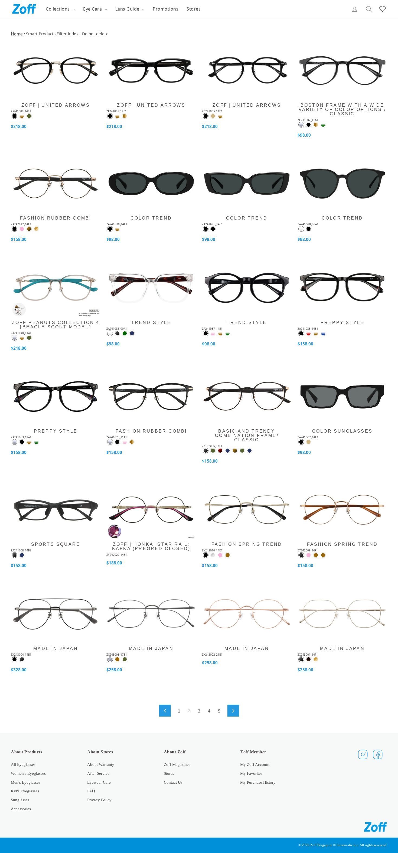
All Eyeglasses (23, 764)
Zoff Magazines (177, 764)
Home (17, 34)
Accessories (21, 808)
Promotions (165, 9)
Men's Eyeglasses (25, 782)
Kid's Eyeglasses (25, 791)
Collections (58, 9)
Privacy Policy (99, 800)
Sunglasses (20, 800)
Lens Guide (128, 9)
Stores (194, 9)
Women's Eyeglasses (28, 773)
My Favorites (251, 773)
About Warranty (100, 764)
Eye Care (93, 9)
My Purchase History (258, 782)
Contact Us (173, 782)
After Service (98, 773)
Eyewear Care (99, 782)
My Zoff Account (254, 764)
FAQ (91, 791)
